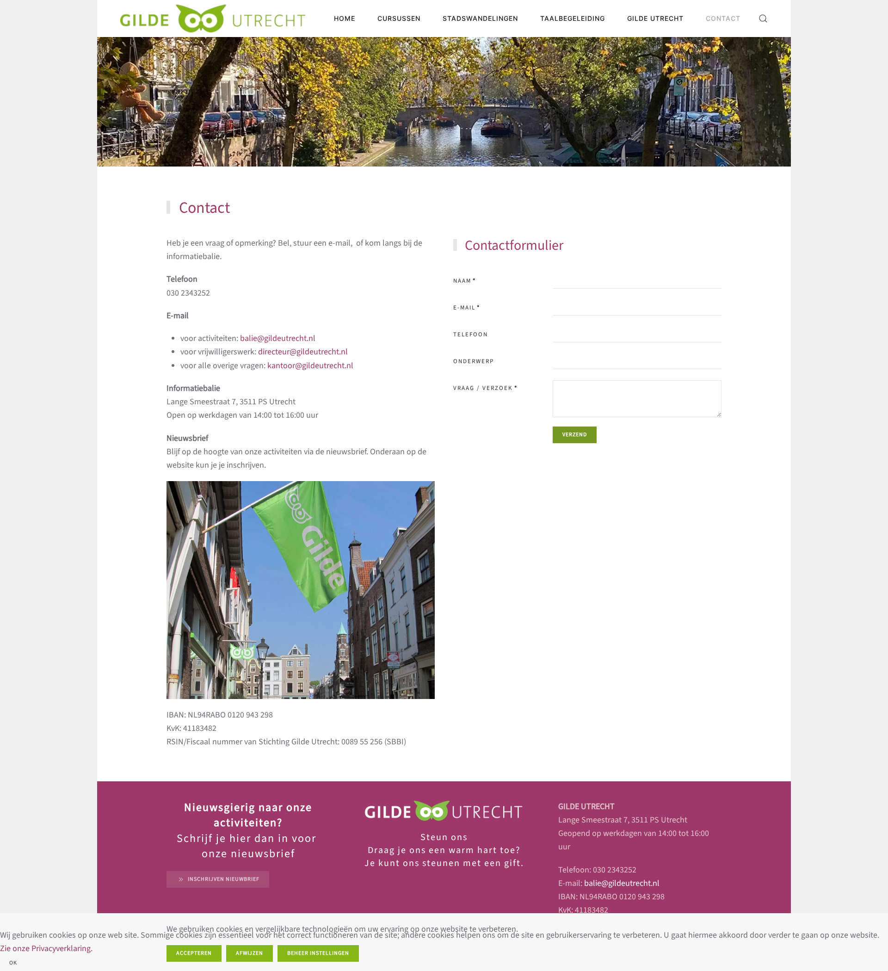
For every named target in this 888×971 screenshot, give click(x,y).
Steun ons (444, 837)
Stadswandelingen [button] (480, 18)
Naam (464, 281)
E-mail (466, 307)
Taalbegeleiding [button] (572, 18)
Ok (13, 963)
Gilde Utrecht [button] (655, 18)
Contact (723, 18)
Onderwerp (473, 361)
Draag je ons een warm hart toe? (444, 850)
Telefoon (470, 334)
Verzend (574, 435)
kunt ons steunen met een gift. (450, 863)
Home (344, 18)
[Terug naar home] (212, 18)
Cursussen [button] (398, 18)
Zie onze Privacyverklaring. (46, 948)
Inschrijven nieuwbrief (223, 879)
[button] (763, 18)
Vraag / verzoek (485, 388)
